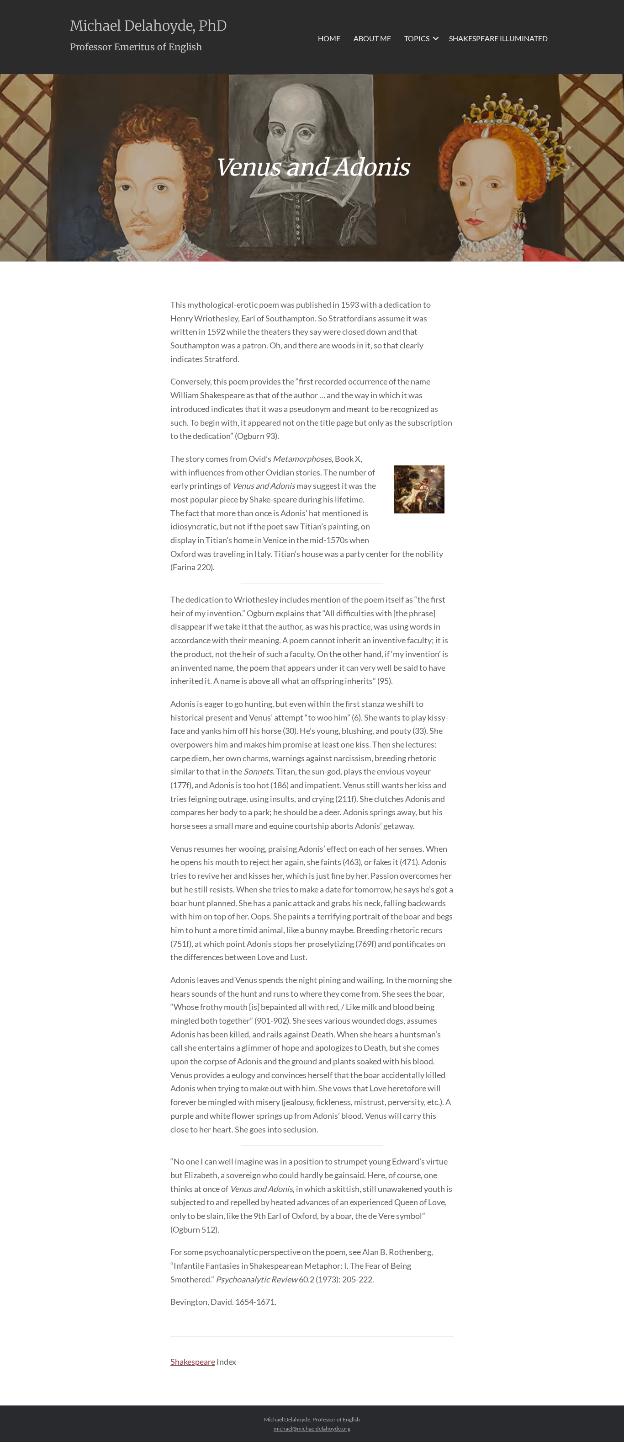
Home (329, 38)
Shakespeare (192, 1362)
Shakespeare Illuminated (498, 38)
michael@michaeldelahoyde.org (312, 1428)
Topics (416, 38)
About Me (372, 38)
